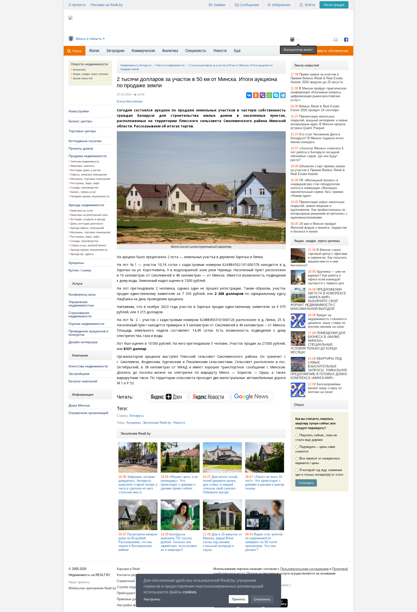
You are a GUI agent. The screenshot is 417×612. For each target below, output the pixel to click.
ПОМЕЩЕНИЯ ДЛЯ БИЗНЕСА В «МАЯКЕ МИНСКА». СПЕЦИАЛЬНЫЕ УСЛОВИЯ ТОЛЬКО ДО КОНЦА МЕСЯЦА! (318, 342)
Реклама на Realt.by (106, 4)
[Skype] (276, 95)
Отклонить (262, 599)
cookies (189, 592)
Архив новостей (82, 78)
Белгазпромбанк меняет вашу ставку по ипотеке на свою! (325, 388)
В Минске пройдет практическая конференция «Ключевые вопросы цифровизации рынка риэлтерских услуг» (318, 94)
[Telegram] (283, 95)
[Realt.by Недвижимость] (70, 18)
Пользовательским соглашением (304, 569)
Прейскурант (126, 593)
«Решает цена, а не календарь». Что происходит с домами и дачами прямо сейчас (179, 482)
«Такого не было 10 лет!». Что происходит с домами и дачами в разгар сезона (264, 482)
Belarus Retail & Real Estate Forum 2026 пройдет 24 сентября (315, 108)
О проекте (77, 4)
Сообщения (249, 4)
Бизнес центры (80, 121)
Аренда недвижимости (86, 205)
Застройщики (79, 373)
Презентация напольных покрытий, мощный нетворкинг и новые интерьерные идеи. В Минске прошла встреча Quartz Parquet (319, 122)
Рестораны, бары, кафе (84, 183)
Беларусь (137, 415)
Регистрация (334, 4)
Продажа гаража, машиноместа (89, 196)
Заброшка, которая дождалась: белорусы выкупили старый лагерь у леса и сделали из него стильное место (137, 484)
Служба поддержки (131, 587)
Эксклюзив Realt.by (157, 422)
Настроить (152, 599)
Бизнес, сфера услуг (83, 191)
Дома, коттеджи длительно (86, 223)
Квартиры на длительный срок (89, 214)
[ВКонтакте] (249, 95)
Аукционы (76, 263)
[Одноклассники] (256, 95)
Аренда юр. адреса (82, 254)
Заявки (219, 4)
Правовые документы (132, 599)
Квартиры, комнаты (82, 165)
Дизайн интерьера (83, 342)
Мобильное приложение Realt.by (92, 588)
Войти (310, 4)
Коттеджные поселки (85, 141)
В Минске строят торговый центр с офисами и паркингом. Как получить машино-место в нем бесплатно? (319, 257)
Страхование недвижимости (80, 314)
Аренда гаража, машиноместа (88, 249)
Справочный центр (130, 581)
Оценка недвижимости (86, 323)
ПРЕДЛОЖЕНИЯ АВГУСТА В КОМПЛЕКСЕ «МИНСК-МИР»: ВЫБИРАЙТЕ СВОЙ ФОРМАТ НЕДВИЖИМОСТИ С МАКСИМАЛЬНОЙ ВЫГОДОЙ (318, 299)
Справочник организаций (88, 413)
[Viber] (262, 95)
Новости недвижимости (89, 64)
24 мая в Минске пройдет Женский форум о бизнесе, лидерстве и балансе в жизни (319, 227)
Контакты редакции (131, 575)
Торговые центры (82, 131)
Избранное (281, 4)
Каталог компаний (83, 381)
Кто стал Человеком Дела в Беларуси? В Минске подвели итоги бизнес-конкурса (317, 138)
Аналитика (79, 69)
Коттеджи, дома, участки (85, 170)
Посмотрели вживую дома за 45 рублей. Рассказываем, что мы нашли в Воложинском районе (137, 542)
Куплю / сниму (80, 270)
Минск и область (89, 39)
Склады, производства (84, 187)
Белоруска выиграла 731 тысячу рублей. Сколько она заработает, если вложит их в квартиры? (179, 542)
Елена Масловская (130, 101)
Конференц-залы (82, 294)
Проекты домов (81, 148)
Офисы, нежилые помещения (88, 174)
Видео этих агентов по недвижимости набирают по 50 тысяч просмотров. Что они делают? (264, 542)
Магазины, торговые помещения (90, 178)
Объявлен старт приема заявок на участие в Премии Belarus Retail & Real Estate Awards (318, 170)
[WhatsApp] (269, 95)
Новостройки (79, 111)
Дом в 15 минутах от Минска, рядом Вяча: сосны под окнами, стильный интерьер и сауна (222, 542)
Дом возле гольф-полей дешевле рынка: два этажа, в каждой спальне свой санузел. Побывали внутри (220, 484)
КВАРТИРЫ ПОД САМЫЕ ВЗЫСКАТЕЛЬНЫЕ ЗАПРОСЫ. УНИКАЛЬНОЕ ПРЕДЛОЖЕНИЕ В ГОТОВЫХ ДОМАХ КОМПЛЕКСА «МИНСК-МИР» (319, 368)
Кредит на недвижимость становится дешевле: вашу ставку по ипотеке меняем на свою (327, 320)
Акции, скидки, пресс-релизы (90, 74)
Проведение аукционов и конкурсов (88, 332)
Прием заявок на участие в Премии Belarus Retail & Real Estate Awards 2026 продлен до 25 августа (317, 78)
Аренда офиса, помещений (87, 227)
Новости (179, 422)
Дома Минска (79, 405)
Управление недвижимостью (81, 303)
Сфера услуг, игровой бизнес (88, 245)
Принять (238, 599)
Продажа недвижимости (88, 156)
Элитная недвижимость (84, 161)
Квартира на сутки (81, 210)
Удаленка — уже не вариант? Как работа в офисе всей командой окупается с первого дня (326, 277)
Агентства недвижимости (88, 366)
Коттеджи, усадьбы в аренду (87, 219)
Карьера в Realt (128, 569)
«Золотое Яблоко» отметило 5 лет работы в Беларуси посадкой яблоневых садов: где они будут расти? (317, 154)
